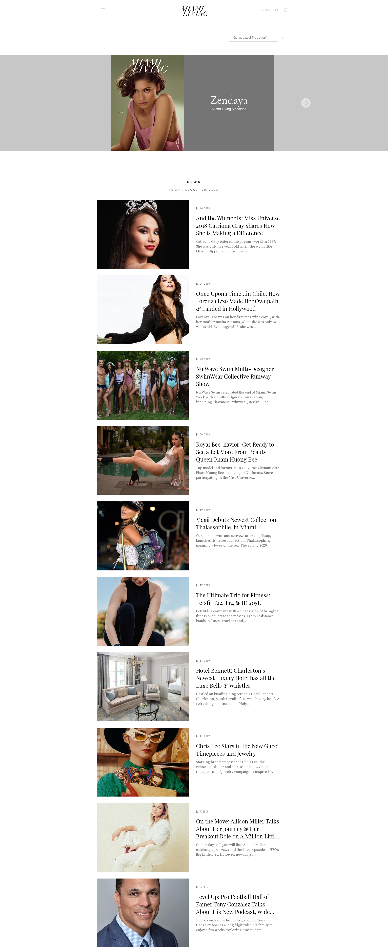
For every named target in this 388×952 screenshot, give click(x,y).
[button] (102, 10)
